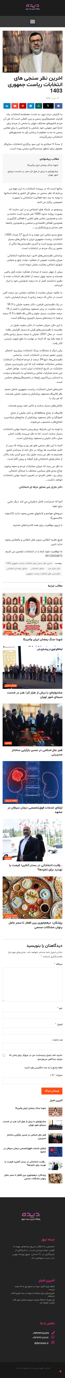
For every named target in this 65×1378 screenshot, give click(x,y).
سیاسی (8, 632)
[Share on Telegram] (30, 106)
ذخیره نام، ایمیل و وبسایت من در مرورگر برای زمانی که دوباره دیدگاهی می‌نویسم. (35, 1057)
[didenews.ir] (53, 1342)
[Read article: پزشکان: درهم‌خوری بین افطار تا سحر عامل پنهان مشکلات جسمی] (32, 897)
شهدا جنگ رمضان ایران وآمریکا (42, 165)
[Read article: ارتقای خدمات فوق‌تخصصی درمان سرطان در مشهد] (32, 782)
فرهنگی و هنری (10, 685)
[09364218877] (53, 1332)
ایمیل (58, 1024)
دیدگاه (58, 964)
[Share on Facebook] (58, 106)
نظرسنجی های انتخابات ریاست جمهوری (43, 573)
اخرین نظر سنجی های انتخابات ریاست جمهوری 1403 (29, 563)
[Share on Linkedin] (7, 106)
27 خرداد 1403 (52, 98)
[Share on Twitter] (48, 106)
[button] (32, 21)
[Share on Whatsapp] (38, 106)
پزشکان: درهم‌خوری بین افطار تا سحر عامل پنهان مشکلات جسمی (35, 925)
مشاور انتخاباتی (37, 568)
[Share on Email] (15, 106)
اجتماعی (8, 743)
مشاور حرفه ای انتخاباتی (17, 568)
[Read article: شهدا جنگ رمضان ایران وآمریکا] (32, 614)
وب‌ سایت (57, 1039)
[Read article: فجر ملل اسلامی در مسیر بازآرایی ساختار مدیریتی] (32, 725)
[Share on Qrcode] (22, 106)
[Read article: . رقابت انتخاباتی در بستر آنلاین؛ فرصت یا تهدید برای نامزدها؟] (32, 840)
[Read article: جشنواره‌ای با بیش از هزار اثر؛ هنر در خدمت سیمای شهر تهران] (32, 667)
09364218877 (40, 1338)
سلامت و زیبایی (11, 801)
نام (59, 1008)
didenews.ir (41, 1343)
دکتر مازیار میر (54, 568)
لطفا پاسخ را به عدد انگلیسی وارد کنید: (43, 1067)
